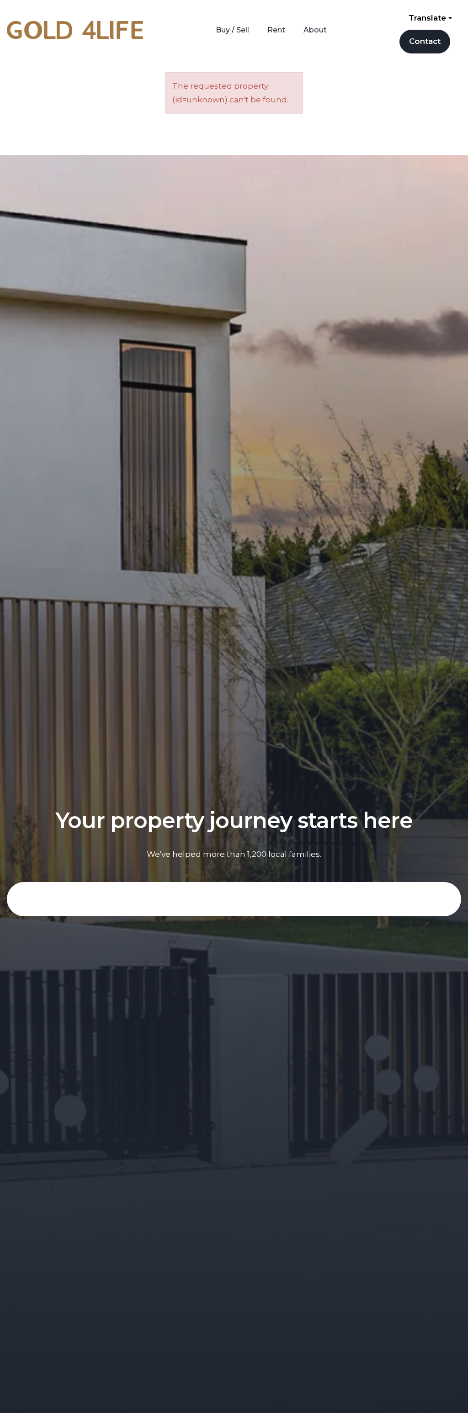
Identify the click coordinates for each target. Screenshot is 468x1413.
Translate (428, 17)
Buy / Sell (232, 30)
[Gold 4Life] (75, 29)
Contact (425, 41)
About (315, 30)
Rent (276, 30)
